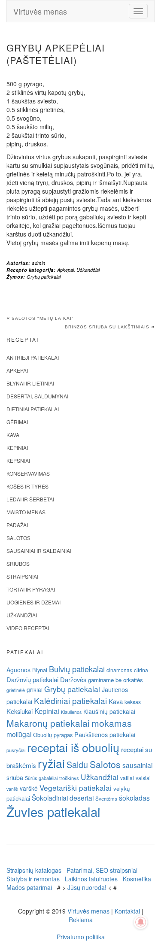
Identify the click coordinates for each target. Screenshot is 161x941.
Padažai (17, 524)
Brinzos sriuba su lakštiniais (107, 327)
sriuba (14, 777)
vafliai (127, 777)
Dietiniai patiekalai (32, 409)
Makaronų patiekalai (48, 722)
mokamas (111, 722)
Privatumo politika (81, 936)
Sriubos (18, 563)
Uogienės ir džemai (33, 602)
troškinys (69, 777)
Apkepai (65, 270)
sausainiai (137, 765)
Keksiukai (19, 711)
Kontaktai (127, 911)
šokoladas (134, 797)
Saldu (77, 764)
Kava (12, 434)
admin (39, 263)
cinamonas (119, 670)
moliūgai (18, 734)
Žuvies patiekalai (53, 811)
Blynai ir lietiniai (30, 383)
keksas (133, 701)
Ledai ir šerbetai (30, 499)
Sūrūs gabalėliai (41, 777)
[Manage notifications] (141, 922)
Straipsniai (22, 576)
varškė (29, 788)
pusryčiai (15, 750)
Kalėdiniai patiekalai (70, 700)
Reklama (81, 919)
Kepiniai (17, 447)
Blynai (39, 670)
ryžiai (51, 763)
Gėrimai (17, 421)
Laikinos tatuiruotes (91, 878)
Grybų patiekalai (44, 276)
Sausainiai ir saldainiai (38, 550)
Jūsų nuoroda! (86, 887)
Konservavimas (28, 473)
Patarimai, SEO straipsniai (102, 870)
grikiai (35, 689)
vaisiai (143, 777)
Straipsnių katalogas (33, 870)
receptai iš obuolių (73, 747)
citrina (141, 670)
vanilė (12, 789)
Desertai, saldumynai (37, 396)
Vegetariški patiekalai (75, 787)
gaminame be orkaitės (115, 680)
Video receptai (27, 627)
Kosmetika (137, 878)
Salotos (18, 537)
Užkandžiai (88, 270)
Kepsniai (18, 460)
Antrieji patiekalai (32, 357)
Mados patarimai (29, 887)
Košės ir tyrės (27, 486)
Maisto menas (26, 512)
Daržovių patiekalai (32, 679)
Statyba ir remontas (33, 878)
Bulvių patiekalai (77, 668)
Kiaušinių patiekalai (109, 711)
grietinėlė (15, 690)
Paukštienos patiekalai (104, 734)
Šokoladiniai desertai (63, 797)
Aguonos (18, 669)
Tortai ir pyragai (30, 589)
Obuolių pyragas (53, 735)
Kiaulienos (71, 712)
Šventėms (106, 798)
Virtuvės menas (40, 11)
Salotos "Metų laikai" (43, 318)
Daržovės (73, 679)
